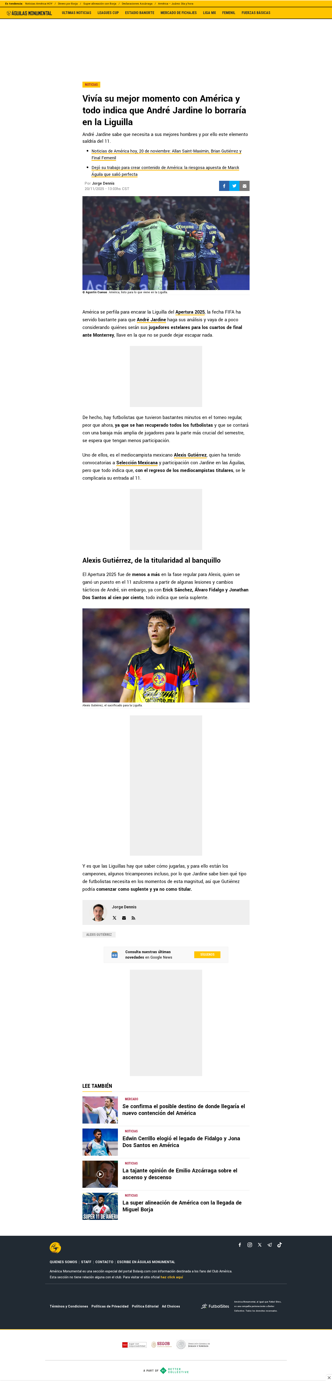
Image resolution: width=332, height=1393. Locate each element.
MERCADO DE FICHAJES (179, 13)
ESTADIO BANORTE (139, 13)
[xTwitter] (259, 1245)
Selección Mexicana (137, 463)
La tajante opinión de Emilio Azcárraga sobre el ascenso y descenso (179, 1174)
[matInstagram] (250, 1245)
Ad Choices (171, 1306)
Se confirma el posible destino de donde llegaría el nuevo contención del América (183, 1110)
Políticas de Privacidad (110, 1306)
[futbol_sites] (216, 1306)
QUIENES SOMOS (63, 1262)
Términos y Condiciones (69, 1306)
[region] (166, 40)
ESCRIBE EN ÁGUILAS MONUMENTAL (146, 1262)
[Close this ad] (329, 1377)
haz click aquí (172, 1277)
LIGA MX (209, 13)
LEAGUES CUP (108, 13)
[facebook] (240, 1245)
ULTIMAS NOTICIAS (76, 13)
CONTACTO (104, 1262)
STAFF (86, 1262)
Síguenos (207, 954)
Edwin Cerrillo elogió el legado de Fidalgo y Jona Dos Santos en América (181, 1142)
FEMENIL (228, 13)
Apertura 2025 (190, 312)
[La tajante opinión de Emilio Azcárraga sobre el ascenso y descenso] (100, 1174)
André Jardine (151, 320)
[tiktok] (279, 1245)
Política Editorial (145, 1306)
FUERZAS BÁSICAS (256, 13)
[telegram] (269, 1245)
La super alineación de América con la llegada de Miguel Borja (182, 1206)
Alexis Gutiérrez (190, 455)
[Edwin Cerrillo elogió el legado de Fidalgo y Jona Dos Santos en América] (100, 1142)
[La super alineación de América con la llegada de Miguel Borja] (100, 1206)
